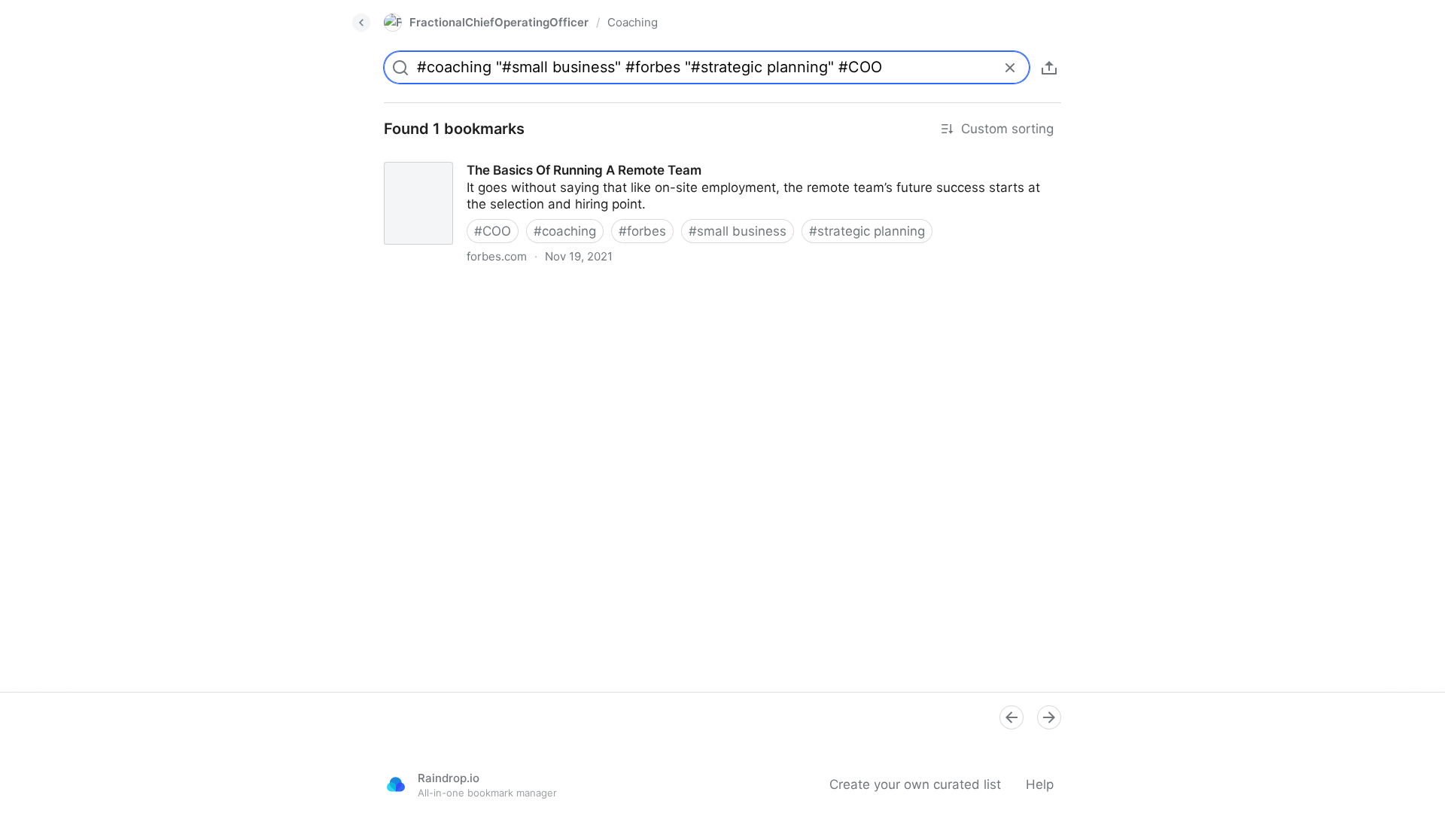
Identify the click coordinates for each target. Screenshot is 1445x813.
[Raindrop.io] (396, 784)
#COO (492, 231)
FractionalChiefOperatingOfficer (499, 22)
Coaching (632, 22)
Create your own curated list (915, 784)
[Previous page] (1011, 717)
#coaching (565, 231)
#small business (737, 231)
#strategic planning (867, 231)
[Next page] (1049, 717)
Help (1040, 784)
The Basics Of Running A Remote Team (489, 156)
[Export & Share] (1049, 68)
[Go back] (361, 23)
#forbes (642, 231)
